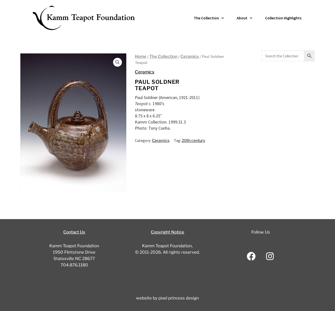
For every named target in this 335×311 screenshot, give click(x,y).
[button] (117, 62)
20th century (193, 140)
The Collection (206, 17)
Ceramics (189, 56)
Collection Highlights (283, 17)
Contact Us (74, 232)
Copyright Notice (167, 232)
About (242, 17)
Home (140, 56)
